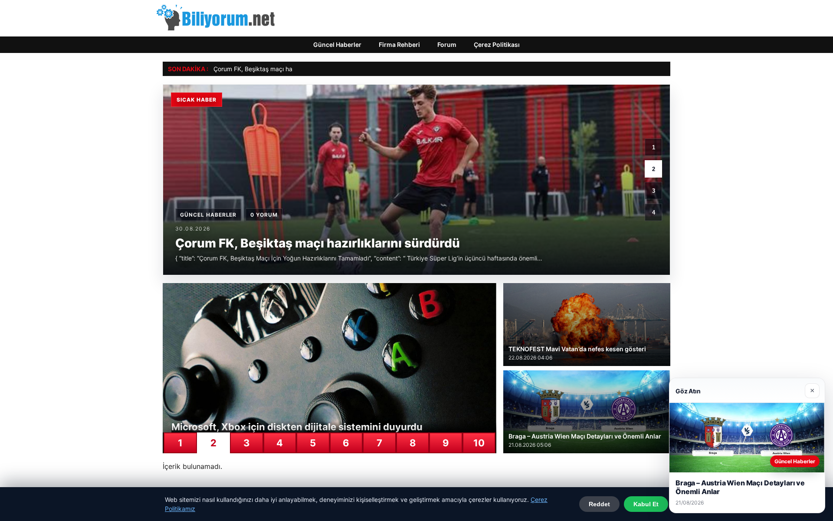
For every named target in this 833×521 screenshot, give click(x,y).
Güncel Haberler (337, 44)
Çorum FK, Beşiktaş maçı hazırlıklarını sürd (273, 69)
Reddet (599, 504)
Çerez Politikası (497, 44)
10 (479, 442)
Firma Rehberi (399, 44)
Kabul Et (646, 504)
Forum (446, 44)
